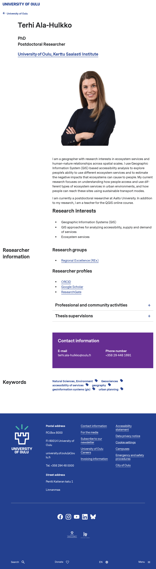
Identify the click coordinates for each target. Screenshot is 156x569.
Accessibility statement (124, 428)
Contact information (94, 426)
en (105, 564)
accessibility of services (68, 385)
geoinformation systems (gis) (71, 389)
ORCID (66, 282)
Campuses (122, 449)
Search (15, 562)
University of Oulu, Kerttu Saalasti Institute (58, 54)
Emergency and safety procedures (130, 457)
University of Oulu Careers (92, 450)
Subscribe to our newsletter (91, 440)
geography (99, 385)
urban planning (109, 389)
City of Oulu (123, 465)
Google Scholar (72, 287)
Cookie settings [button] (126, 442)
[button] (144, 562)
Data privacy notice (128, 436)
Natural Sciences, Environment (72, 381)
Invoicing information (94, 459)
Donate (59, 562)
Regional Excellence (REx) (80, 260)
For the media (89, 432)
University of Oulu (17, 13)
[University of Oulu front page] (28, 3)
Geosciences (110, 381)
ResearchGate (71, 292)
